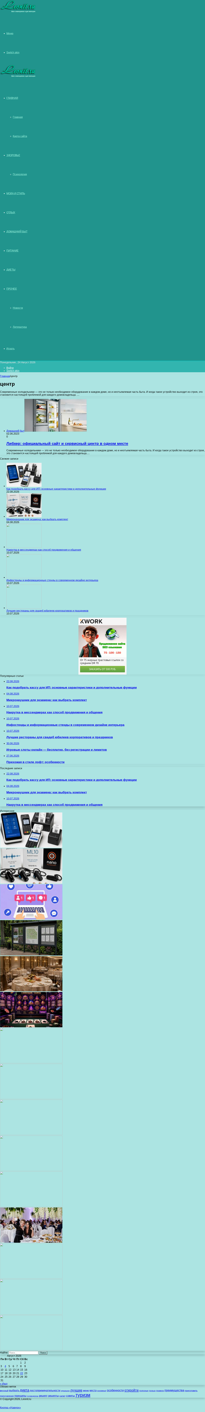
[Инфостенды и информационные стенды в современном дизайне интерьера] (24, 577)
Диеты (10, 269)
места (93, 1390)
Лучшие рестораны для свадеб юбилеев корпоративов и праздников (47, 610)
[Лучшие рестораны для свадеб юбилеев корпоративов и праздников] (24, 607)
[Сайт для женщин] (18, 11)
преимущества (174, 1390)
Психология (20, 174)
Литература (20, 327)
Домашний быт (16, 231)
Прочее (11, 288)
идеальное (65, 1391)
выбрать (14, 1390)
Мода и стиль (15, 193)
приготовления (7, 1396)
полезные (143, 1391)
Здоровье (13, 155)
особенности (115, 1390)
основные (101, 1391)
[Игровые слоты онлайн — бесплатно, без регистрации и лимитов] (31, 1026)
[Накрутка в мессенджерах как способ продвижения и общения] (24, 547)
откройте (131, 1390)
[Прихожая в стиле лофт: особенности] (31, 1062)
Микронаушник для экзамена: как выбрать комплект (37, 519)
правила (160, 1391)
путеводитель (32, 1396)
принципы (20, 1395)
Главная (18, 117)
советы (70, 1395)
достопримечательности (45, 1390)
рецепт (43, 1395)
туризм (82, 1395)
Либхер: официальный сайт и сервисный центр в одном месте (67, 443)
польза (152, 1391)
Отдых (10, 212)
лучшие (76, 1390)
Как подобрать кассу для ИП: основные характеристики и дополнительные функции (56, 488)
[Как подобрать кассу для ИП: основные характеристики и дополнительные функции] (24, 486)
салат (62, 1396)
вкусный (4, 1390)
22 (21, 1373)
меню (86, 1390)
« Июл (3, 1383)
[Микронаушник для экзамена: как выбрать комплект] (24, 516)
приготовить (191, 1390)
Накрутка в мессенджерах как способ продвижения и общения (43, 549)
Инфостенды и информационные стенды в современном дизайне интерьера (52, 580)
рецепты (53, 1395)
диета (24, 1390)
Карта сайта (20, 136)
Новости (18, 308)
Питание (12, 250)
